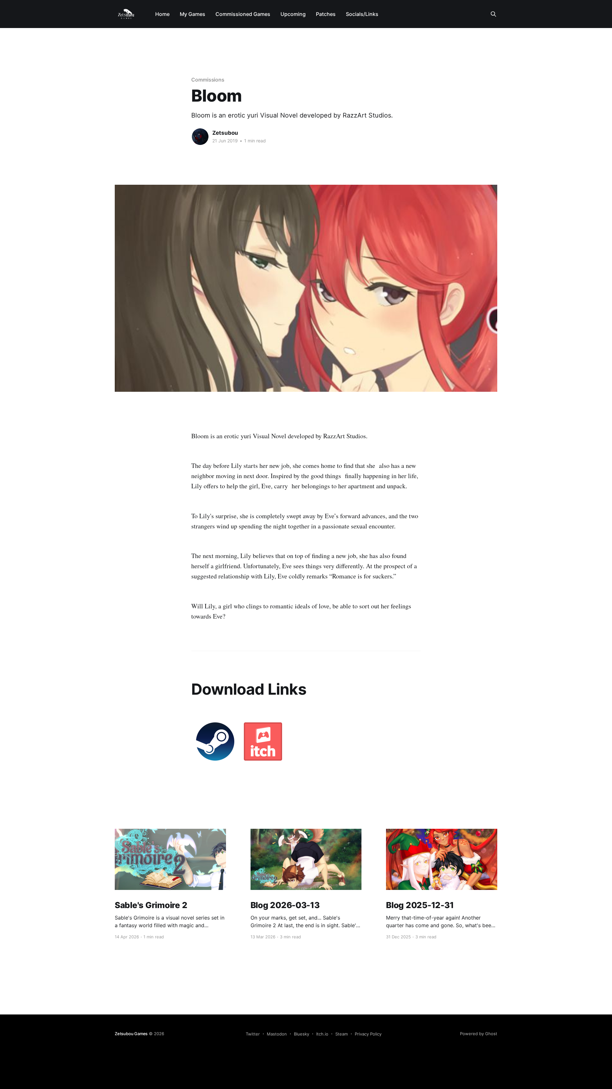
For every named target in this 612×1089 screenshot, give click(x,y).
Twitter (253, 1033)
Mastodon (277, 1033)
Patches (326, 14)
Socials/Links (362, 14)
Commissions (207, 79)
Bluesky (301, 1033)
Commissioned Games (242, 14)
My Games (192, 14)
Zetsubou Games (131, 1033)
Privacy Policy (368, 1033)
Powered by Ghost (478, 1033)
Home (162, 14)
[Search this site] (493, 14)
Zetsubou (225, 133)
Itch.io (322, 1033)
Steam (341, 1033)
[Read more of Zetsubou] (200, 137)
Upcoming (293, 14)
